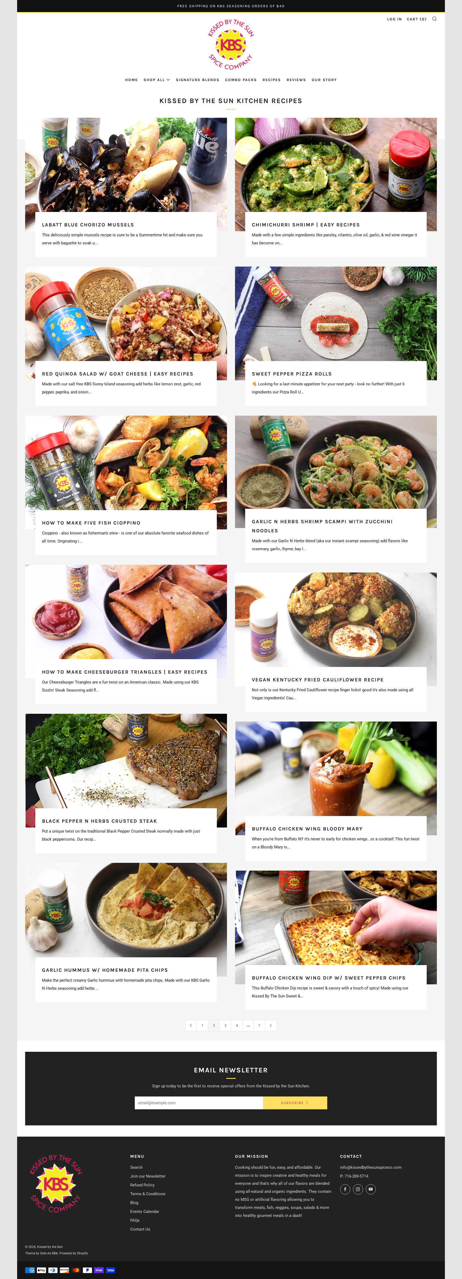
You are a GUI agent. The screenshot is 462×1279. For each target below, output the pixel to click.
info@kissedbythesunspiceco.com (371, 1167)
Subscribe (292, 1103)
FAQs (135, 1220)
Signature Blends (198, 80)
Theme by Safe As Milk (41, 1253)
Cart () (417, 19)
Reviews (296, 80)
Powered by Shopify (73, 1253)
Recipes (272, 80)
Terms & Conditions (147, 1193)
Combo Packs (241, 80)
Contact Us (140, 1229)
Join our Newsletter (147, 1176)
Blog (134, 1202)
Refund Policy (142, 1185)
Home (131, 80)
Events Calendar (144, 1211)
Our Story (324, 80)
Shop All (154, 80)
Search (136, 1167)
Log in (394, 19)
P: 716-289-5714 (354, 1176)
